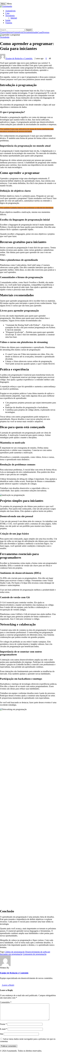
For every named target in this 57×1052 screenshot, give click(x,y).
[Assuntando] (6, 6)
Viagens (8, 23)
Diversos (45, 32)
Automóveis (10, 11)
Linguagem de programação (34, 954)
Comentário (5, 1002)
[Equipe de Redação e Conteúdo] (5, 965)
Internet (14, 18)
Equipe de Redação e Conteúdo (19, 58)
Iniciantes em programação (11, 954)
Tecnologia (10, 15)
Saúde (7, 20)
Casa (7, 13)
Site (1, 1034)
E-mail (3, 1029)
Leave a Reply (8, 985)
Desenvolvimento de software (37, 952)
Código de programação (15, 952)
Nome (3, 1024)
